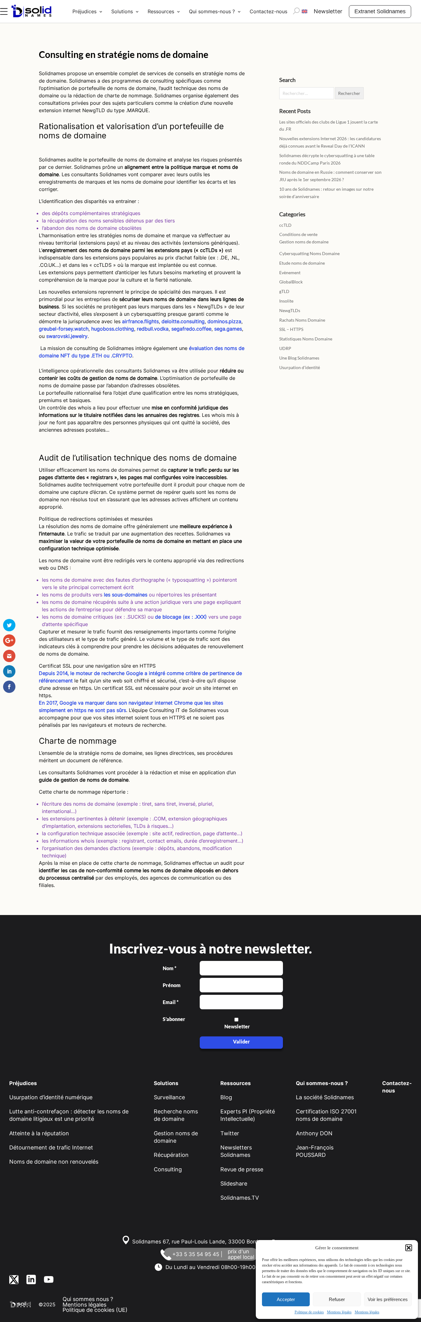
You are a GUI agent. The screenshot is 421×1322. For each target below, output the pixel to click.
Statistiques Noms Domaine (305, 338)
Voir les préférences (388, 1299)
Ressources (161, 11)
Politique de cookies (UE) (95, 1310)
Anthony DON (314, 1133)
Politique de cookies (309, 1312)
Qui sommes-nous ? (212, 11)
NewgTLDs (289, 310)
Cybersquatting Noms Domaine (309, 253)
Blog (226, 1097)
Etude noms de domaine (302, 263)
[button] (409, 1248)
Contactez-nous (268, 11)
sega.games (228, 329)
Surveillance (169, 1097)
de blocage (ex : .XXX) (181, 617)
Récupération (171, 1155)
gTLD (284, 291)
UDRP (285, 348)
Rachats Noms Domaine (302, 320)
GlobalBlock (291, 281)
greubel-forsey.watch (63, 329)
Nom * (169, 968)
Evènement (289, 272)
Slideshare (233, 1183)
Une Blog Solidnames (299, 357)
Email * (170, 1002)
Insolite (286, 300)
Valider (241, 1041)
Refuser (337, 1299)
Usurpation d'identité (299, 367)
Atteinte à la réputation (39, 1133)
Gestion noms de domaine (304, 241)
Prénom (172, 985)
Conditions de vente (298, 234)
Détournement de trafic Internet (51, 1147)
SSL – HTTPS (291, 329)
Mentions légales (339, 1312)
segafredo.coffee (191, 329)
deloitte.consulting (183, 321)
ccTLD (285, 225)
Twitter (229, 1133)
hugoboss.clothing (112, 329)
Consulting (168, 1169)
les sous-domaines (125, 595)
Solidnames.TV (239, 1197)
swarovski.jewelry (67, 336)
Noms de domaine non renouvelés (53, 1161)
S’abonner (173, 1019)
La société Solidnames (325, 1097)
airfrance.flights (140, 321)
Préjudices (84, 11)
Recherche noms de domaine (176, 1115)
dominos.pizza (224, 321)
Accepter (286, 1299)
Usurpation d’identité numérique (50, 1097)
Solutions (122, 11)
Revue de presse (241, 1169)
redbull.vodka (153, 329)
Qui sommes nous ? (88, 1299)
